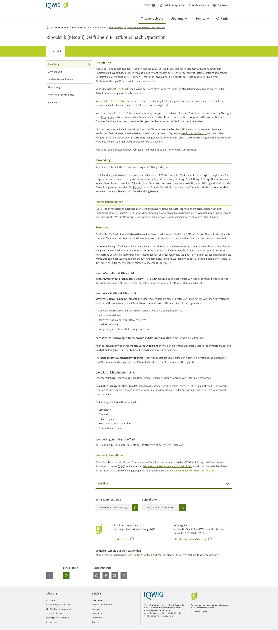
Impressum (51, 622)
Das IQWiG (51, 600)
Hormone (210, 113)
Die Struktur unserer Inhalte (60, 609)
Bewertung (54, 87)
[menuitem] (55, 51)
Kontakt (96, 609)
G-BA (121, 466)
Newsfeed (146, 555)
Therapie (137, 187)
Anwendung (55, 71)
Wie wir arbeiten (54, 613)
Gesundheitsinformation (58, 604)
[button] (222, 5)
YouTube (162, 555)
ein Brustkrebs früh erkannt (117, 101)
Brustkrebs (115, 89)
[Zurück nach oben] (228, 588)
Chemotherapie (147, 105)
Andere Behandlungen (60, 79)
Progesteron (108, 117)
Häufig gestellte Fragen (57, 617)
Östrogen (226, 113)
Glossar (95, 622)
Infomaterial (98, 617)
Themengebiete (152, 18)
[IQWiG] (153, 596)
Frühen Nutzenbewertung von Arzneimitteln (167, 466)
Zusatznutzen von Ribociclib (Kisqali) (193, 470)
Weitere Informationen (61, 95)
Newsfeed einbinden (102, 604)
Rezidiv (200, 73)
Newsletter (128, 555)
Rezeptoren (194, 113)
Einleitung (54, 64)
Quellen (52, 102)
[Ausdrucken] (66, 575)
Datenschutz (98, 613)
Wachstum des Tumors (194, 133)
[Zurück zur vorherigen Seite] (49, 575)
